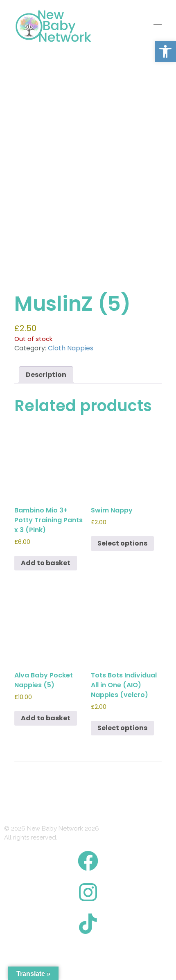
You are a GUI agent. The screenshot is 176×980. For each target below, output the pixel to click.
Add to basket (45, 563)
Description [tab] (46, 374)
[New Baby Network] (53, 26)
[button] (165, 51)
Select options (122, 543)
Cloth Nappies (70, 348)
